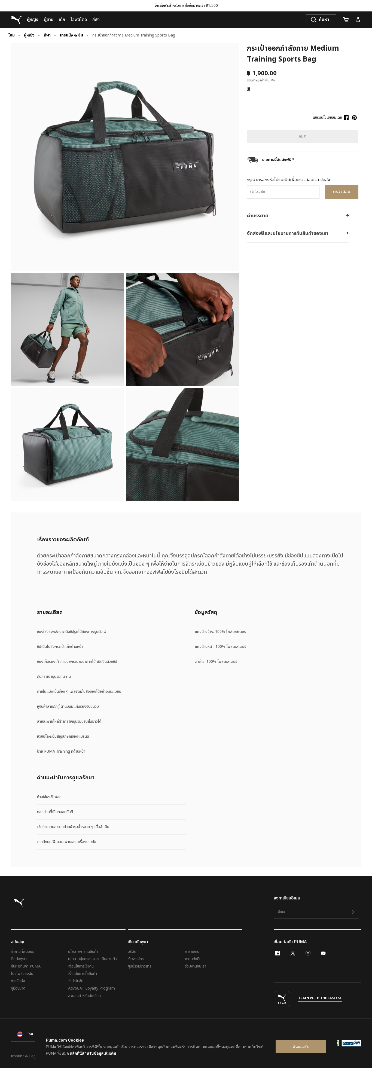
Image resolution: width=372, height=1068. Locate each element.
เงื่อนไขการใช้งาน (81, 966)
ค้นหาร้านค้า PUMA (26, 966)
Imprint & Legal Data (30, 1056)
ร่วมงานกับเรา (195, 966)
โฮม (11, 35)
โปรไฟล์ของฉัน (22, 974)
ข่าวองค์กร (136, 959)
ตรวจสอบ (341, 192)
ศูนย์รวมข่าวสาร (139, 966)
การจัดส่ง (18, 981)
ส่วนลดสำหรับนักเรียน (84, 996)
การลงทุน (192, 951)
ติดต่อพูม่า (19, 959)
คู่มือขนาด (18, 988)
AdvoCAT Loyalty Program (91, 988)
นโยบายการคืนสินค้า (83, 951)
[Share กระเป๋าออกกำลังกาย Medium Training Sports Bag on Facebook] (346, 118)
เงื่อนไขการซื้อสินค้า (82, 974)
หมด (303, 136)
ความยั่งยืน (193, 959)
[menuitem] (32, 19)
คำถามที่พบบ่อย (22, 951)
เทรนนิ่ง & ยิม (71, 35)
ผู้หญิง (29, 35)
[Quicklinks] (358, 20)
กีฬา (47, 35)
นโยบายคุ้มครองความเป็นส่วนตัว (92, 959)
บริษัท (132, 951)
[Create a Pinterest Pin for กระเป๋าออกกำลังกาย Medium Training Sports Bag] (354, 118)
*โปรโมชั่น (75, 981)
